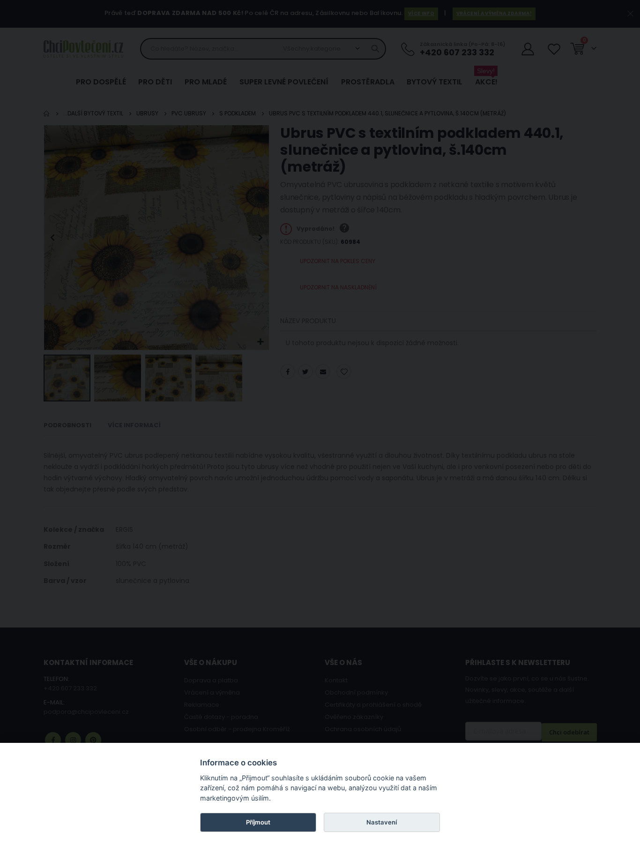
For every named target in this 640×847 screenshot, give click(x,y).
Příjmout (258, 822)
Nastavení (381, 822)
